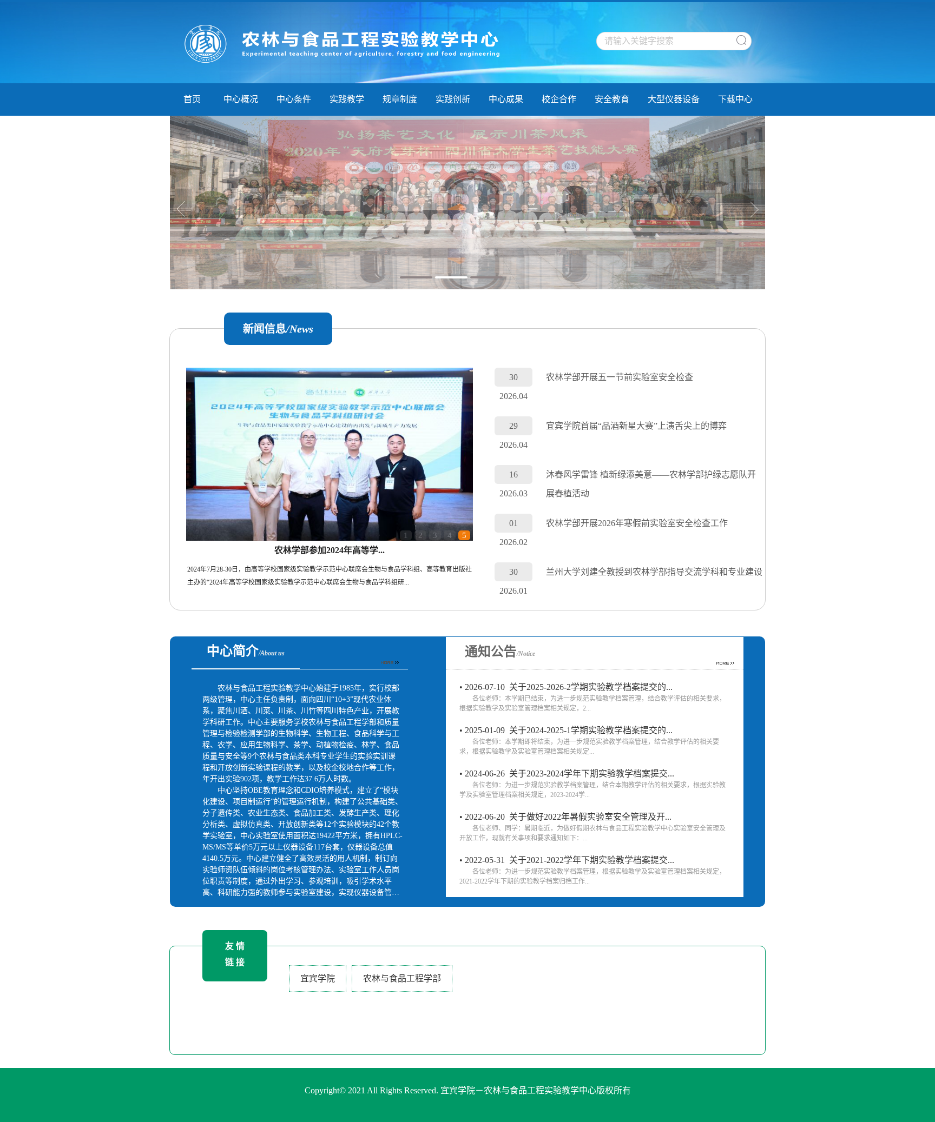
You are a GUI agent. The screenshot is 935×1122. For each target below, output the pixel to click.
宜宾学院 (317, 978)
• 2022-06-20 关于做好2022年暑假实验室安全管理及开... (592, 827)
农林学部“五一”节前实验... (329, 550)
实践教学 (347, 99)
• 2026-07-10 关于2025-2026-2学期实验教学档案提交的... (592, 697)
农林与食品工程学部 (402, 978)
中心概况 (240, 99)
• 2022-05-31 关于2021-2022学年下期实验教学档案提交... (592, 870)
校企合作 (559, 99)
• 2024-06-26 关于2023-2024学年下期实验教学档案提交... (592, 784)
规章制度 (400, 99)
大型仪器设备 (674, 99)
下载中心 (735, 99)
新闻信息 (278, 329)
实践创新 (453, 99)
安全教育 (612, 99)
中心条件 (293, 99)
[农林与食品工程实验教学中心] (345, 44)
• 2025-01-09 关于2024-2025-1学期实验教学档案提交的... (589, 740)
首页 (192, 99)
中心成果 (506, 99)
